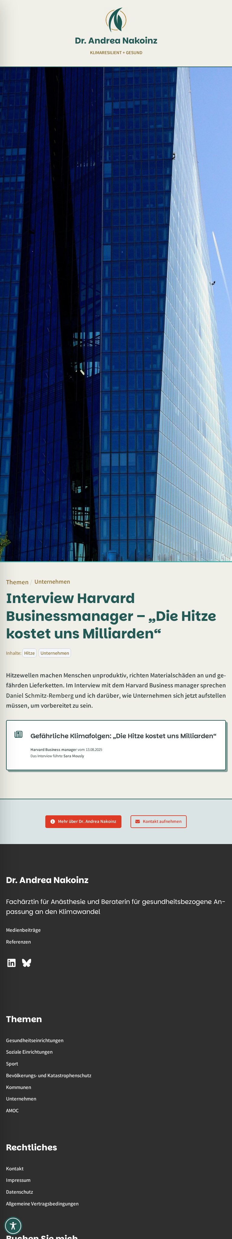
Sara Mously (73, 755)
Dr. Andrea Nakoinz (116, 40)
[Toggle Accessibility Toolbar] (13, 1225)
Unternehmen (52, 581)
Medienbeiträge (23, 930)
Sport (12, 1063)
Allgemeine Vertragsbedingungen (42, 1203)
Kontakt (15, 1168)
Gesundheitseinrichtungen (34, 1040)
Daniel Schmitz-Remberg (40, 695)
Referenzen (18, 941)
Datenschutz (19, 1191)
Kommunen (18, 1087)
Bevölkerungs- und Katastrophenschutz (48, 1075)
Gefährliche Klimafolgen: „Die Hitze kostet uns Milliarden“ (124, 736)
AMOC (12, 1110)
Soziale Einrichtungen (29, 1051)
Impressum (18, 1180)
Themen (17, 582)
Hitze (29, 653)
